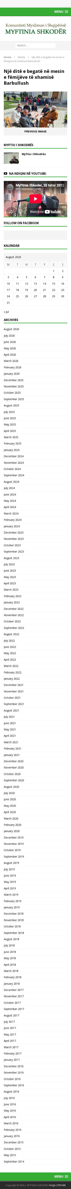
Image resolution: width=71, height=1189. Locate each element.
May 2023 (10, 577)
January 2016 (12, 1136)
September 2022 (14, 628)
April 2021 (10, 735)
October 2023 (12, 545)
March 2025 (11, 437)
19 (26, 290)
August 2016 (11, 1091)
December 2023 (13, 532)
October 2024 (12, 469)
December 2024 (13, 456)
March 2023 (11, 589)
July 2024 (9, 488)
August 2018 (11, 939)
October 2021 (12, 697)
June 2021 (10, 723)
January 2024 (12, 526)
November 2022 (14, 615)
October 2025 (12, 392)
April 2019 (10, 888)
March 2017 (11, 1047)
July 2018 (9, 945)
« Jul (6, 312)
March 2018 (11, 971)
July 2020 (9, 793)
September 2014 (14, 1161)
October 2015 (12, 1149)
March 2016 (11, 1123)
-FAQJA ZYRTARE (57, 1185)
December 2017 (13, 990)
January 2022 (12, 678)
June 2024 (10, 494)
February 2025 (12, 443)
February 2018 (12, 977)
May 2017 (10, 1034)
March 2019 (11, 894)
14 (44, 283)
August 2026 (11, 329)
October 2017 (12, 1002)
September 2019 (14, 856)
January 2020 (12, 831)
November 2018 (14, 920)
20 (35, 290)
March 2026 (11, 361)
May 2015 (10, 1155)
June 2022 (10, 647)
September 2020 (14, 780)
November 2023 (14, 539)
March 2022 (11, 666)
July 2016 (9, 1098)
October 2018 (12, 926)
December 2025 (13, 380)
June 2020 (10, 799)
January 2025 (12, 450)
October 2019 (12, 850)
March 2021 (11, 742)
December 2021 (13, 685)
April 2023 (10, 583)
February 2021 (12, 748)
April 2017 (10, 1040)
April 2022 (10, 659)
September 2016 (14, 1085)
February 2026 (12, 367)
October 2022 (12, 621)
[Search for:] (35, 45)
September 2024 (14, 475)
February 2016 (12, 1130)
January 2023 (12, 602)
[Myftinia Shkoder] (35, 28)
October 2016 (12, 1079)
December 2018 (13, 913)
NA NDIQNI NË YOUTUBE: (27, 173)
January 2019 (12, 907)
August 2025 (11, 405)
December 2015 (13, 1142)
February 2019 (12, 901)
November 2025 (14, 386)
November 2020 (14, 767)
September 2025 (14, 399)
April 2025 (10, 431)
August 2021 (11, 710)
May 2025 (10, 424)
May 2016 (10, 1110)
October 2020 (12, 774)
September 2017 (14, 1009)
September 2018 (14, 933)
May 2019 (10, 882)
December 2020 (13, 761)
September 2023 (14, 551)
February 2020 (12, 825)
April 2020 (10, 812)
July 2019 (9, 869)
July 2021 (9, 716)
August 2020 (11, 786)
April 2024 (10, 507)
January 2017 (12, 1060)
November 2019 (14, 844)
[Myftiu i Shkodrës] (11, 161)
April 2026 (10, 354)
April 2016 (10, 1117)
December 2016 (13, 1066)
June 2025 (10, 418)
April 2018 (10, 964)
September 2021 (14, 704)
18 (17, 290)
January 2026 (12, 373)
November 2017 (14, 996)
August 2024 (11, 481)
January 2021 (12, 755)
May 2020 (10, 806)
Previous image (35, 131)
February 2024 (12, 520)
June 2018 (10, 952)
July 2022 (9, 640)
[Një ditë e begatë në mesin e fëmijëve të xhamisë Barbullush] (35, 125)
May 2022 (10, 653)
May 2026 (10, 348)
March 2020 (11, 818)
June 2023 (10, 570)
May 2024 (10, 501)
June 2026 (10, 342)
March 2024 (11, 513)
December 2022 (13, 609)
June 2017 (10, 1028)
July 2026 (9, 335)
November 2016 (14, 1072)
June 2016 (10, 1104)
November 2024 (14, 462)
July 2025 (9, 412)
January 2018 (12, 983)
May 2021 (10, 729)
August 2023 (11, 558)
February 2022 (12, 672)
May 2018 (10, 958)
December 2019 (13, 837)
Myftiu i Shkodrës (34, 154)
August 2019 (11, 863)
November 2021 (14, 691)
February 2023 (12, 596)
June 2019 (10, 875)
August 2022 (11, 634)
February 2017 (12, 1053)
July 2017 (9, 1021)
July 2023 (9, 564)
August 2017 (11, 1015)
